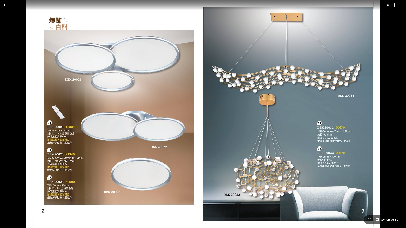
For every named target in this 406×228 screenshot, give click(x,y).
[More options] (401, 5)
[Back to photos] (5, 5)
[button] (8, 114)
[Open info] (394, 5)
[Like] (369, 220)
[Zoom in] (388, 5)
